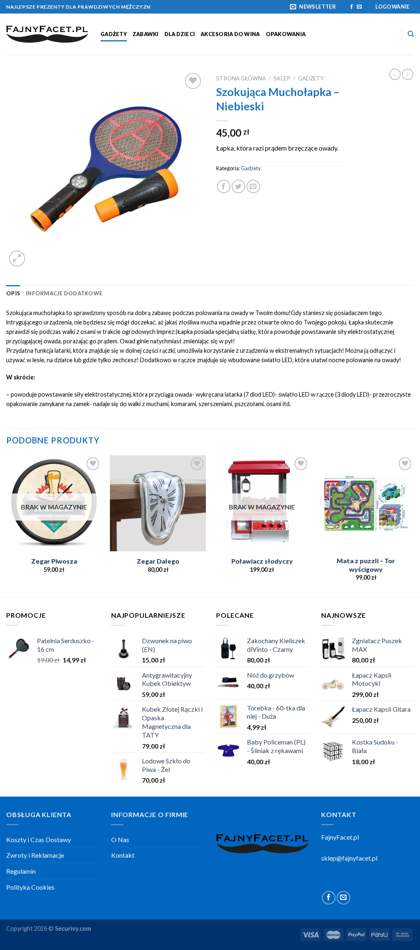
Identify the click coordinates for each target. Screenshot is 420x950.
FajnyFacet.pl (340, 837)
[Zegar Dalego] (158, 503)
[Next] (413, 525)
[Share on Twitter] (238, 186)
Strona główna (241, 78)
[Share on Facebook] (224, 186)
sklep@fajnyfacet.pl (349, 858)
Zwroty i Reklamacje (35, 855)
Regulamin (21, 871)
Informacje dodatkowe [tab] (64, 293)
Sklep (282, 78)
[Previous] (6, 525)
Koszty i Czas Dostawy (38, 839)
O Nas (120, 839)
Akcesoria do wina (230, 34)
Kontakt (123, 855)
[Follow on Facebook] (351, 7)
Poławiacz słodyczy (262, 561)
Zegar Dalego (158, 561)
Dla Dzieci (179, 34)
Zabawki (145, 34)
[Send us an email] (359, 7)
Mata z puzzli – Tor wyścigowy (366, 565)
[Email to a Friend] (253, 186)
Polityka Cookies (30, 887)
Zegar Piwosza (54, 561)
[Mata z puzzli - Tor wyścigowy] (366, 503)
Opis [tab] (13, 293)
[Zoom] (17, 259)
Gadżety (113, 34)
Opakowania (286, 34)
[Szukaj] (411, 34)
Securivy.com (73, 928)
